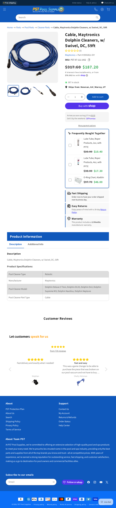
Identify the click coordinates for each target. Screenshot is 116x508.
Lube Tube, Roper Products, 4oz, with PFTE (93, 162)
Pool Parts (29, 27)
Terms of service (66, 504)
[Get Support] (96, 9)
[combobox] (58, 17)
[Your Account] (102, 9)
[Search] (97, 17)
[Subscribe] (53, 482)
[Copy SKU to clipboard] (88, 59)
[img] (58, 347)
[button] (108, 9)
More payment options (87, 125)
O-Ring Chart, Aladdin (94, 177)
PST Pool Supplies (24, 504)
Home (10, 27)
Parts (18, 27)
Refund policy (52, 504)
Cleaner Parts (43, 27)
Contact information (96, 504)
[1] (13, 90)
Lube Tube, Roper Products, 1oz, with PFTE (92, 142)
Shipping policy (80, 504)
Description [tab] (15, 244)
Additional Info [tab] (35, 244)
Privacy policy (39, 504)
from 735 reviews (58, 350)
